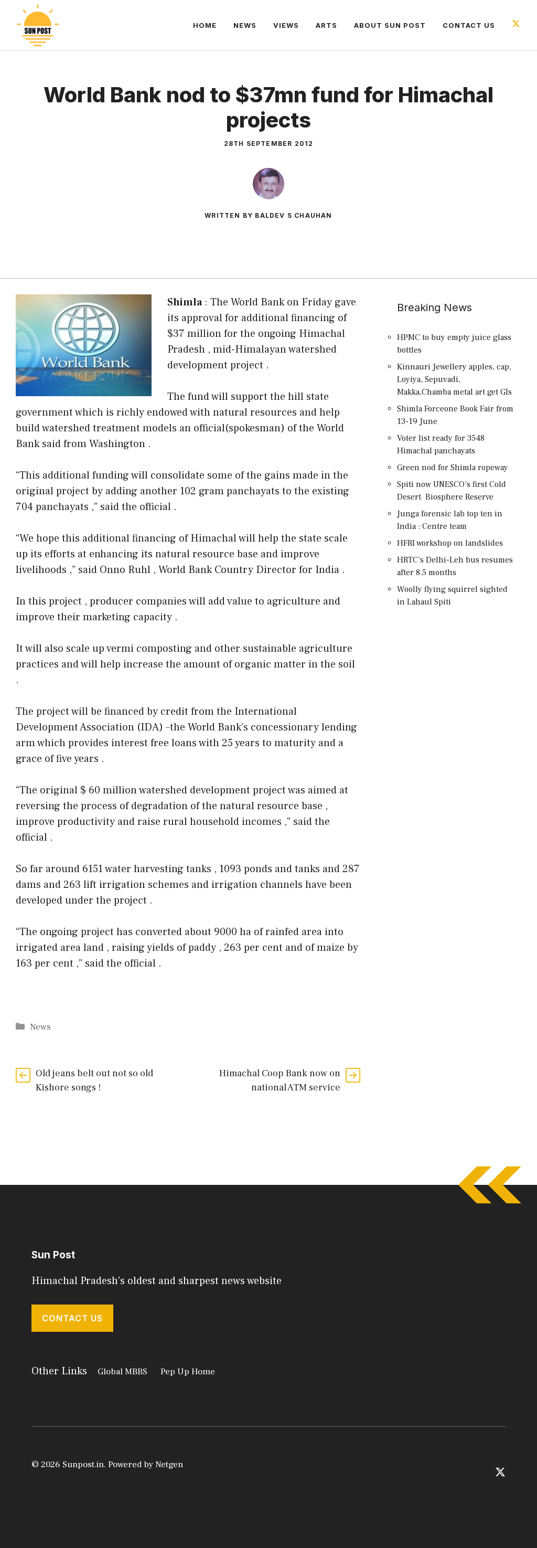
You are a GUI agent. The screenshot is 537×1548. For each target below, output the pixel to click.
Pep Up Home (187, 1371)
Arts (326, 25)
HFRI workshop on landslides (450, 543)
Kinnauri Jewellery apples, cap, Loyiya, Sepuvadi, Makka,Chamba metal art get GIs (454, 379)
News (244, 25)
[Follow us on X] (516, 24)
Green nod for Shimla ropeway (452, 467)
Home (205, 25)
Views (286, 25)
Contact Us (469, 25)
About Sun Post (390, 25)
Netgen (169, 1464)
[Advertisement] (456, 807)
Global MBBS (122, 1371)
